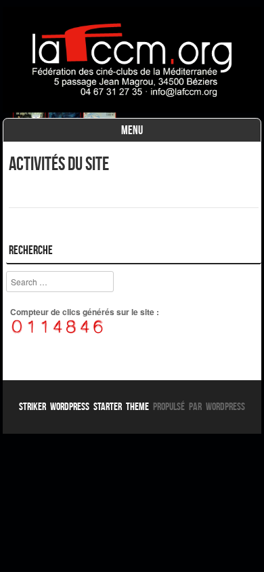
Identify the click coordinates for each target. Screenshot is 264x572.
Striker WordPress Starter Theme (84, 406)
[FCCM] (132, 108)
